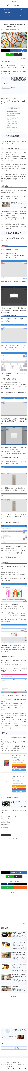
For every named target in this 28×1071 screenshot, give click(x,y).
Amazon (15, 764)
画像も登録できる (11, 115)
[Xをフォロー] (20, 884)
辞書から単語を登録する (13, 121)
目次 (12, 108)
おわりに (9, 130)
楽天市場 (15, 767)
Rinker (18, 759)
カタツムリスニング (6, 834)
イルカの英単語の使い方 (12, 118)
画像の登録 (9, 125)
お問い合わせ (21, 1064)
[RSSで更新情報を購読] (20, 887)
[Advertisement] (14, 853)
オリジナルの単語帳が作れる (13, 113)
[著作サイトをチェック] (7, 884)
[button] (18, 54)
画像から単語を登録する (13, 123)
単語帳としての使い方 (12, 127)
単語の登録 (9, 119)
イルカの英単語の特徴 (12, 111)
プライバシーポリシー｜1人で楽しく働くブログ (7, 1065)
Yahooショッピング (17, 769)
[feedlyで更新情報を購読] (7, 887)
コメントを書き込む (14, 1048)
